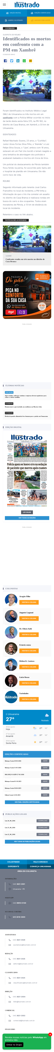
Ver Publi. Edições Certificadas (27, 802)
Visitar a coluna (29, 602)
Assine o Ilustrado (15, 20)
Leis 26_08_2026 (10, 820)
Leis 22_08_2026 (10, 834)
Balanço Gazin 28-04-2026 (13, 761)
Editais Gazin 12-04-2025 (12, 795)
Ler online (27, 512)
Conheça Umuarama (40, 866)
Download (42, 821)
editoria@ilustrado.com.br (23, 964)
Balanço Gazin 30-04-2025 (13, 788)
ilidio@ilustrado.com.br (22, 1002)
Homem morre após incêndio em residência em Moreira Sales (23, 407)
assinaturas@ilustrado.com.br (24, 945)
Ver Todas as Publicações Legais (27, 841)
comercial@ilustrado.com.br (24, 1021)
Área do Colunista (27, 871)
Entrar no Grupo (14, 1044)
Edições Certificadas (42, 13)
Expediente (13, 866)
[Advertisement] (27, 352)
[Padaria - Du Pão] (27, 295)
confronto (8, 117)
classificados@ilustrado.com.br (25, 983)
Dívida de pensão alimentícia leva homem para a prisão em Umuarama (26, 416)
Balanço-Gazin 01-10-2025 (13, 781)
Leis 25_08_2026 (10, 827)
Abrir (45, 761)
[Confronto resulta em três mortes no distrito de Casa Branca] (27, 239)
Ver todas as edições (27, 518)
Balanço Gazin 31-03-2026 (13, 767)
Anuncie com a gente (42, 20)
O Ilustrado (13, 862)
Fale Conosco (40, 862)
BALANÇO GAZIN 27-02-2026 (14, 774)
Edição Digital (15, 13)
